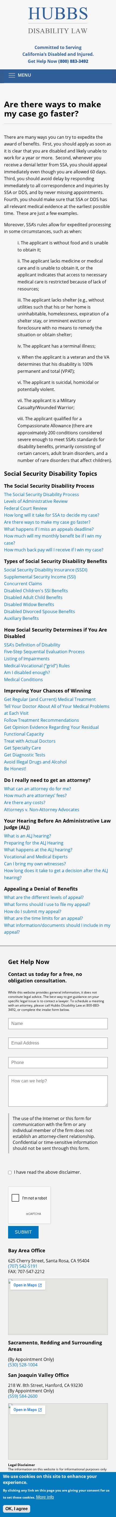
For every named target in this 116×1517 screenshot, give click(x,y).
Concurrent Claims (23, 584)
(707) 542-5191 (22, 1266)
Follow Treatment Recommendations (41, 720)
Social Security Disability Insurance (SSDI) (45, 570)
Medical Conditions (23, 680)
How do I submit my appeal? (32, 911)
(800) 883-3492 (73, 61)
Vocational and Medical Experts (36, 857)
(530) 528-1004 (22, 1365)
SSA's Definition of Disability (32, 645)
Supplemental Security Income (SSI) (40, 577)
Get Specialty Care (23, 748)
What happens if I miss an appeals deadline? (49, 529)
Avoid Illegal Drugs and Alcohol (35, 762)
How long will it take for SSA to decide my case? (51, 515)
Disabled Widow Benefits (29, 604)
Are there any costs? (24, 803)
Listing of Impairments (27, 659)
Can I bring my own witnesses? (35, 864)
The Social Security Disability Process (41, 494)
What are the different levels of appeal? (44, 897)
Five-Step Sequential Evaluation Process (44, 652)
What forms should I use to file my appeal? (47, 904)
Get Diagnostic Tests (24, 755)
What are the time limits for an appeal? (43, 918)
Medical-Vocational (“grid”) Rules (37, 666)
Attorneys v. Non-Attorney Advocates (41, 810)
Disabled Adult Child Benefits (33, 597)
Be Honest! (16, 769)
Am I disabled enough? (27, 672)
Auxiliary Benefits (21, 618)
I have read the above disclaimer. (47, 1172)
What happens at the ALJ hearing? (38, 850)
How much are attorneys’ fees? (35, 795)
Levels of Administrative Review (35, 501)
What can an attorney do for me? (37, 789)
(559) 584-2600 (22, 1396)
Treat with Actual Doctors (30, 741)
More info (45, 1497)
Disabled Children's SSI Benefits (36, 591)
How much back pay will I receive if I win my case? (53, 550)
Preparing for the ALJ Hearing (33, 843)
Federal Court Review (25, 508)
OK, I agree (16, 1508)
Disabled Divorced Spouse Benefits (39, 611)
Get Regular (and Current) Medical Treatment (50, 699)
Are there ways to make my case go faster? (47, 522)
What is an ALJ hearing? (27, 836)
